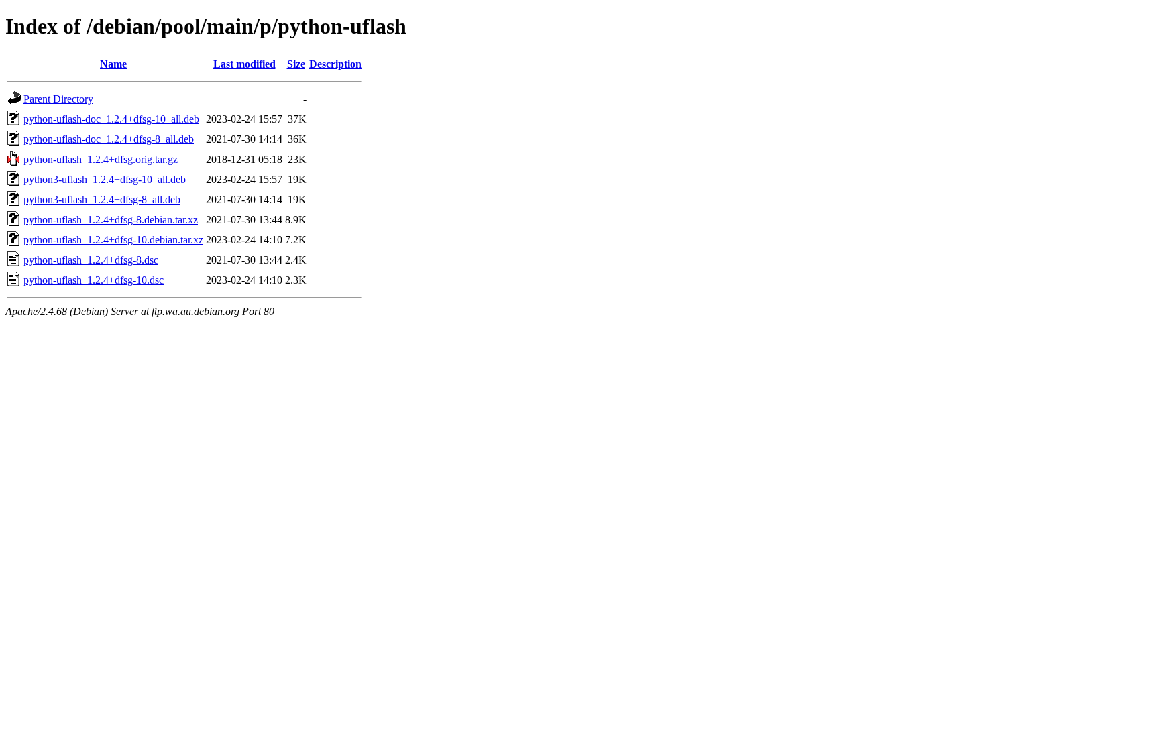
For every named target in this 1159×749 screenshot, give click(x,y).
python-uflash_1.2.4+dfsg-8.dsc (90, 260)
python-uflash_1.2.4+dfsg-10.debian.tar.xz (113, 239)
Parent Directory (58, 99)
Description (335, 64)
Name (113, 64)
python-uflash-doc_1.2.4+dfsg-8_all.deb (108, 139)
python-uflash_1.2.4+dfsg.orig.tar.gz (100, 159)
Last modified (244, 64)
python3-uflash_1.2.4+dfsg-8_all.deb (101, 199)
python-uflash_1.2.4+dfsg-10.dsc (93, 280)
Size (296, 64)
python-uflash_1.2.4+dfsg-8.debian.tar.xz (110, 219)
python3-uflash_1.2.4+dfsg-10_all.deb (104, 179)
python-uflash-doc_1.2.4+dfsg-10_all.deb (111, 119)
